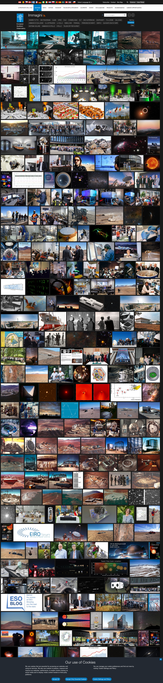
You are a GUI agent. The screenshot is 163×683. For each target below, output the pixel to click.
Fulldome (109, 20)
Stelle (59, 26)
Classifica (131, 22)
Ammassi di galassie (36, 23)
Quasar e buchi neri (110, 23)
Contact (113, 2)
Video (44, 8)
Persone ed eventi (88, 23)
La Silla (60, 23)
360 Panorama (45, 20)
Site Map (120, 2)
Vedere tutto (33, 20)
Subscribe (106, 2)
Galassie (118, 20)
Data (132, 25)
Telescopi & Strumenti (70, 8)
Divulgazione (100, 8)
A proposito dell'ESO (25, 8)
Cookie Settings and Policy (101, 679)
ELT (80, 20)
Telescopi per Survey (71, 26)
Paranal (77, 23)
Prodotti (110, 8)
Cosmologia (72, 20)
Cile (64, 20)
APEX (59, 20)
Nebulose (68, 23)
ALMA (54, 20)
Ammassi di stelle (48, 26)
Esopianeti (100, 20)
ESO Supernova (88, 20)
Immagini (37, 8)
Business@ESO (119, 8)
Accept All (56, 679)
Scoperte (84, 8)
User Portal (140, 2)
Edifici (99, 23)
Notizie (50, 8)
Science (132, 2)
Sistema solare (34, 26)
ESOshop (58, 8)
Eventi (91, 8)
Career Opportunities (134, 8)
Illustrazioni (50, 23)
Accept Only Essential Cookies (76, 679)
